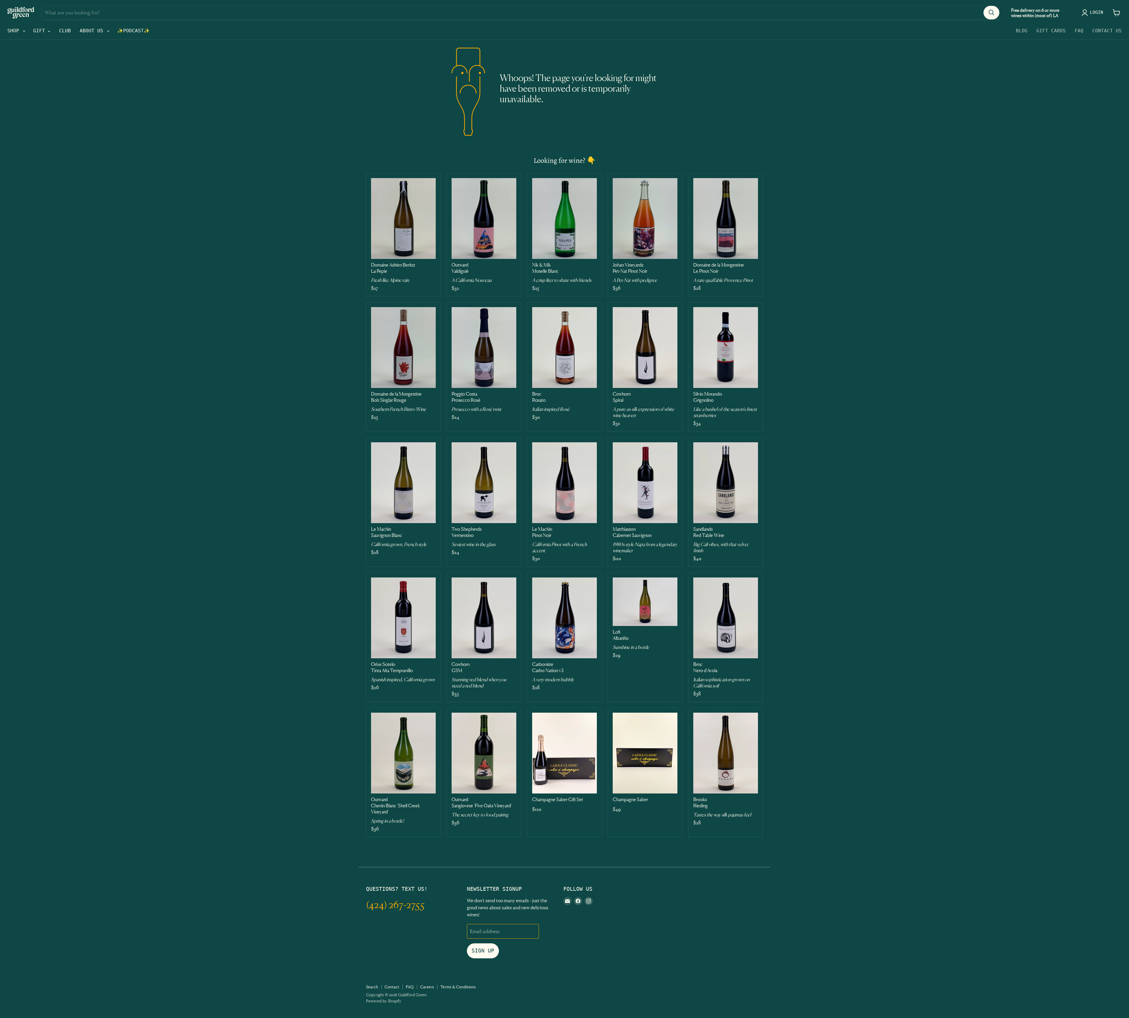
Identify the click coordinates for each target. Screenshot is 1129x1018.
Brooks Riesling (700, 802)
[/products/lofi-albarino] (645, 601)
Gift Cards (1051, 31)
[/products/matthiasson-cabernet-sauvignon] (645, 482)
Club (65, 31)
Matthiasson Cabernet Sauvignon (632, 532)
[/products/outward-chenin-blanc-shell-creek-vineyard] (403, 753)
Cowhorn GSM (461, 667)
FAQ (1079, 31)
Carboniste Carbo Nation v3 (548, 667)
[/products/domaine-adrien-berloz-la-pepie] (403, 218)
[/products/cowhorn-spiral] (645, 347)
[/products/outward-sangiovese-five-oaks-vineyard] (484, 753)
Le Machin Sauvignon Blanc (386, 532)
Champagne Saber (630, 799)
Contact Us (1107, 31)
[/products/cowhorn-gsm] (484, 617)
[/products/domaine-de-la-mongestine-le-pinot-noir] (725, 218)
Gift (40, 31)
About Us (93, 31)
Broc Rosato (539, 397)
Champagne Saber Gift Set (557, 799)
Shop (14, 31)
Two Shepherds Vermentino (467, 532)
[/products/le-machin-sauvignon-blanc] (403, 482)
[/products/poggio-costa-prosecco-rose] (484, 347)
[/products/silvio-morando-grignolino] (725, 347)
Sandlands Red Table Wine (708, 532)
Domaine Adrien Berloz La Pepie (393, 268)
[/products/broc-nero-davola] (725, 617)
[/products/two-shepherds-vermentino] (484, 482)
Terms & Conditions (458, 986)
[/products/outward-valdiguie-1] (484, 218)
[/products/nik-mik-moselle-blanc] (564, 218)
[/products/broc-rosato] (564, 347)
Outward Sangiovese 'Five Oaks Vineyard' (482, 802)
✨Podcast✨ (133, 31)
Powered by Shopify (383, 1000)
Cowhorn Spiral (622, 397)
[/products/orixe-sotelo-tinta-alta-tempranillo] (403, 617)
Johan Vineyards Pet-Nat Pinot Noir (630, 268)
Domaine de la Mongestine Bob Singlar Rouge (396, 397)
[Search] (991, 12)
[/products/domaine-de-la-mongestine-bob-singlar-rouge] (403, 347)
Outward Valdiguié (460, 268)
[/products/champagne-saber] (645, 753)
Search (372, 986)
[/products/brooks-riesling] (725, 753)
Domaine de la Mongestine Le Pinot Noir (718, 268)
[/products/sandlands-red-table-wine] (725, 482)
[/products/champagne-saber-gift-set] (564, 753)
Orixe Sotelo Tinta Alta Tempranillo (392, 667)
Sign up (483, 950)
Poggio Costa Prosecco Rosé (466, 397)
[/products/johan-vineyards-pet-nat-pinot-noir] (645, 218)
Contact (392, 986)
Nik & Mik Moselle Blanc (545, 268)
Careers (427, 986)
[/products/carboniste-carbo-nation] (564, 617)
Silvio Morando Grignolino (707, 397)
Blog (1022, 31)
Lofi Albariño (621, 635)
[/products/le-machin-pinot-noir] (564, 482)
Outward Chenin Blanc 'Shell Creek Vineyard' (395, 805)
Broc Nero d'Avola (705, 667)
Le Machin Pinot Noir (542, 532)
